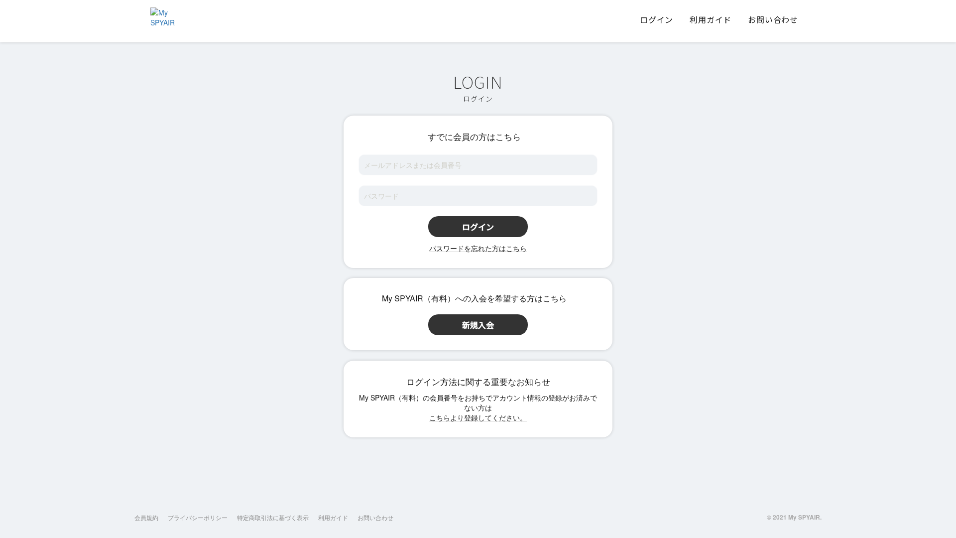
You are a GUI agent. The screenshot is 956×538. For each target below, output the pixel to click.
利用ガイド (333, 517)
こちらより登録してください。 (478, 417)
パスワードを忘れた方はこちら (478, 248)
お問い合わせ (375, 517)
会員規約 (146, 517)
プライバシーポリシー (198, 517)
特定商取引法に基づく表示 (273, 517)
